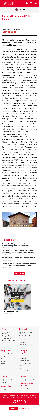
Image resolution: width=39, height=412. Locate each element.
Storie (22, 9)
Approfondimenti (6, 354)
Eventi (24, 377)
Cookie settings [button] (24, 408)
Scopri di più (19, 273)
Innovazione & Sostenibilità (6, 333)
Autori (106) (22, 342)
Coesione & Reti (7, 338)
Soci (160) (22, 339)
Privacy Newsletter (26, 363)
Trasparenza (24, 370)
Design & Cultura (7, 336)
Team (21, 356)
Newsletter (6, 386)
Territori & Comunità (8, 341)
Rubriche (4, 361)
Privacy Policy (24, 360)
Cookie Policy (24, 358)
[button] (31, 32)
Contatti (4, 377)
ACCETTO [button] (14, 408)
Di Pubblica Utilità (11, 312)
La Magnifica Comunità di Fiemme (16, 17)
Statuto (22, 365)
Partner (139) (23, 344)
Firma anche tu (25, 389)
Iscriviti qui (4, 389)
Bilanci (22, 368)
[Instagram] (12, 32)
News (3, 363)
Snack (3, 356)
